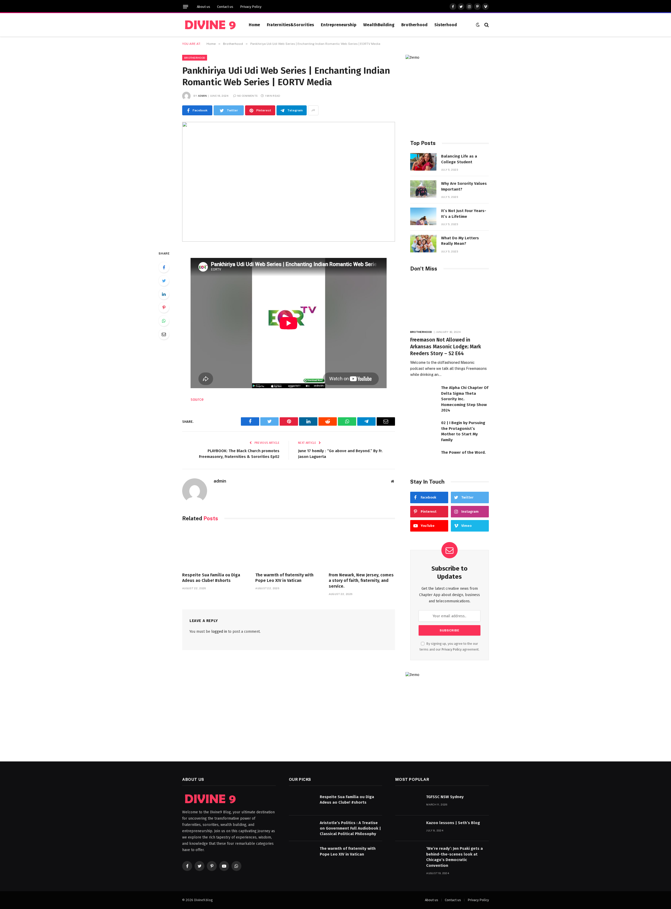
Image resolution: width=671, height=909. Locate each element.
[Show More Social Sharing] (313, 110)
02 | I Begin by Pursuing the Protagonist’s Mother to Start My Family (463, 431)
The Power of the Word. (463, 452)
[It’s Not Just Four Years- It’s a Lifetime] (423, 216)
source (197, 399)
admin (202, 95)
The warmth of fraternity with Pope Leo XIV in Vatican (284, 577)
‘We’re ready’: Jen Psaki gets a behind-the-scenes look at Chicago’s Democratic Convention (454, 857)
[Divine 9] (209, 25)
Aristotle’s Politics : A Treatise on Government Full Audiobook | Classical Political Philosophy (350, 828)
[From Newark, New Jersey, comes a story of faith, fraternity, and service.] (362, 548)
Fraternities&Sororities (290, 24)
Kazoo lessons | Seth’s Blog (453, 822)
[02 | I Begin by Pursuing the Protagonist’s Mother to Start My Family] (423, 428)
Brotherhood (414, 24)
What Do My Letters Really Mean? (460, 241)
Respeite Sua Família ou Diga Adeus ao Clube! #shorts (211, 577)
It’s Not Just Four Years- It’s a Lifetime (463, 213)
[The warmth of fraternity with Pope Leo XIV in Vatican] (288, 548)
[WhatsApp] (164, 321)
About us (203, 7)
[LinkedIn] (164, 294)
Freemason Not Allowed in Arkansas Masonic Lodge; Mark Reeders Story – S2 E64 (445, 346)
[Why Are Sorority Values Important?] (423, 189)
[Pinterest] (164, 307)
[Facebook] (164, 267)
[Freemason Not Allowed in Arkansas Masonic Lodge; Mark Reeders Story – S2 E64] (449, 302)
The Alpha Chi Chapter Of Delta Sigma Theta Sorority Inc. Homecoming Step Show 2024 (464, 399)
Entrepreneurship (338, 24)
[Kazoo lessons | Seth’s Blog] (408, 828)
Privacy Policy (250, 7)
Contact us (225, 7)
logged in (219, 631)
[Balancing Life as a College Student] (423, 162)
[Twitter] (164, 280)
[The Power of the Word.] (423, 458)
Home (254, 24)
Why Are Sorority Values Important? (464, 186)
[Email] (164, 334)
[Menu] (185, 6)
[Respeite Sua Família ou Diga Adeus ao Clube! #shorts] (215, 548)
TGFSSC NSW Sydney (445, 796)
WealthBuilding (378, 24)
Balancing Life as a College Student (459, 159)
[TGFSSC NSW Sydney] (408, 802)
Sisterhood (445, 24)
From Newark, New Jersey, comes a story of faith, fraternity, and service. (361, 580)
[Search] (486, 25)
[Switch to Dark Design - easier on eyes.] (478, 25)
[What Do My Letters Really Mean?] (423, 243)
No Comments (247, 95)
